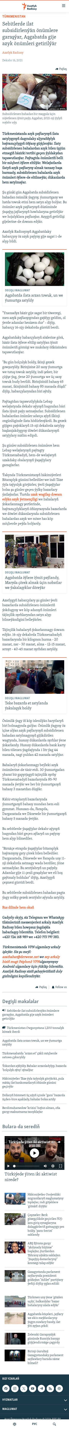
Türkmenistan (13, 17)
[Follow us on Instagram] (14, 1388)
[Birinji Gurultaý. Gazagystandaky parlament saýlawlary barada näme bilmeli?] (15, 1355)
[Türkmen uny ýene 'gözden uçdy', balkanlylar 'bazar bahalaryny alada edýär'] (15, 1301)
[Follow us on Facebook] (6, 1388)
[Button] (61, 69)
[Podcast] (59, 1388)
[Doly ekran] (60, 1166)
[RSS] (50, 1388)
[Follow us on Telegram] (41, 1388)
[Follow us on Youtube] (32, 1388)
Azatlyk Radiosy (12, 52)
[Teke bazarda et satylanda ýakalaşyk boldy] (34, 677)
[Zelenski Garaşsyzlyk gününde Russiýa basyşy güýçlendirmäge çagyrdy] (15, 1339)
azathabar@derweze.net (20, 957)
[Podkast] (14, 1424)
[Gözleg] (54, 1424)
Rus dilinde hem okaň (18, 908)
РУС (34, 1424)
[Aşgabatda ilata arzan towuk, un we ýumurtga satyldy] (34, 269)
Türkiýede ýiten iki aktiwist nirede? (35, 1142)
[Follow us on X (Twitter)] (23, 1388)
